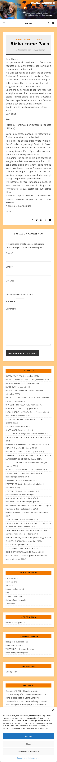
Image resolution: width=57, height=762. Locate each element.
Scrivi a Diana (11, 582)
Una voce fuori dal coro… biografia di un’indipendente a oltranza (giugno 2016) (24, 500)
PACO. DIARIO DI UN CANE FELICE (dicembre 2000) (27, 379)
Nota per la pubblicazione (17, 642)
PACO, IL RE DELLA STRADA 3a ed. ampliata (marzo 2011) (28, 439)
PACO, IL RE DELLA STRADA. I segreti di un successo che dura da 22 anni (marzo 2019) (28, 525)
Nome (9, 252)
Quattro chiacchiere (14, 596)
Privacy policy (33, 758)
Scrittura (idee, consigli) (16, 600)
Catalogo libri (11, 671)
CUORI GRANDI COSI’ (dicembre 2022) (22, 548)
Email (9, 266)
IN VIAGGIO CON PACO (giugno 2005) (22, 408)
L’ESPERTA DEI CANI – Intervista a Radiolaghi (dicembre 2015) (25, 486)
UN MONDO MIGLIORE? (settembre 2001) (23, 383)
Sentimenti (10, 603)
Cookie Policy (22, 758)
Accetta (28, 736)
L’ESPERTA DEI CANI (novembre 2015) (22, 480)
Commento (11, 308)
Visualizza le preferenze (28, 751)
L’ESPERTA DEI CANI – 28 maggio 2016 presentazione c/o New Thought (22, 493)
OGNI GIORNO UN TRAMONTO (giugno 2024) (25, 552)
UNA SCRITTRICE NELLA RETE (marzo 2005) (24, 405)
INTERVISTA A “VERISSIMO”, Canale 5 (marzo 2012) (27, 444)
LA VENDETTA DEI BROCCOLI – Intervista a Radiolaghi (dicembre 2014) (24, 475)
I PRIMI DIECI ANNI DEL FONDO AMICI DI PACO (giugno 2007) (25, 421)
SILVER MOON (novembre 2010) (19, 430)
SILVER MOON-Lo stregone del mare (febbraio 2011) (28, 433)
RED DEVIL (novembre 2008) (18, 426)
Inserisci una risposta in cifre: (19, 294)
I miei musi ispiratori (14, 645)
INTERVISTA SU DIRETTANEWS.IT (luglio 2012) (25, 451)
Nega (28, 744)
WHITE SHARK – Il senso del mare (20, 649)
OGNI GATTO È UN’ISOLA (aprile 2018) (22, 519)
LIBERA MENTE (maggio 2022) (18, 544)
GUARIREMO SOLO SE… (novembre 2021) (24, 541)
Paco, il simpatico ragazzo (17, 652)
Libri (7, 592)
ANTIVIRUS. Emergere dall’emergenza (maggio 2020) (28, 537)
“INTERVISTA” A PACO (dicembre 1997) (22, 376)
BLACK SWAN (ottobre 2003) (18, 387)
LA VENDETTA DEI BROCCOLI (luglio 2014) (24, 459)
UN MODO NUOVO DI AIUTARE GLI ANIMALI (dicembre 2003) (24, 392)
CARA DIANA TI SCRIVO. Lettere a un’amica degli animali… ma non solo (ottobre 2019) (26, 532)
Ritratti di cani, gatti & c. (16, 622)
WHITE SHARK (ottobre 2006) (18, 415)
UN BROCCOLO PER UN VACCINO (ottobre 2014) (26, 469)
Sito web (10, 280)
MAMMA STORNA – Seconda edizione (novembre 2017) (27, 514)
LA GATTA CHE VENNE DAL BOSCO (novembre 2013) (28, 455)
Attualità (9, 585)
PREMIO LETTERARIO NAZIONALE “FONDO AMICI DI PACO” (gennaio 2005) (27, 399)
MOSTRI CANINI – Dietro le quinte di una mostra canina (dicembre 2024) (26, 557)
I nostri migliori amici (30, 39)
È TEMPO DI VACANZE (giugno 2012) (21, 448)
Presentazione (12, 578)
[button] (52, 710)
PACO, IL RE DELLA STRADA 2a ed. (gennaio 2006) (27, 412)
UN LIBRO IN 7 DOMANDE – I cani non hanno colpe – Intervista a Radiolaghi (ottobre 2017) (28, 507)
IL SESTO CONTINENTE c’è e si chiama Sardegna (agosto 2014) (26, 464)
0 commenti (38, 49)
